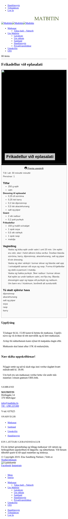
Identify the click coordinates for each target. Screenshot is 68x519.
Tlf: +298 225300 (10, 406)
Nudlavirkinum (8, 459)
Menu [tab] (10, 475)
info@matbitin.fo (9, 403)
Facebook (6, 465)
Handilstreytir (14, 5)
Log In (11, 10)
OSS (10, 51)
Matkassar (12, 28)
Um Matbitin (13, 33)
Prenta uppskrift (35, 168)
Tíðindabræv (13, 8)
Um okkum (19, 38)
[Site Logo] (30, 23)
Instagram (17, 465)
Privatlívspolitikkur (22, 46)
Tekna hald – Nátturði (24, 31)
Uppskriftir (13, 48)
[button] (3, 469)
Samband (18, 41)
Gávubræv (18, 36)
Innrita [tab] (11, 477)
